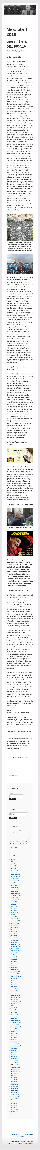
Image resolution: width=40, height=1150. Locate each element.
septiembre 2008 (16, 1071)
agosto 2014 (14, 927)
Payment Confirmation (15, 1134)
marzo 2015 (14, 912)
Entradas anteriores (12, 775)
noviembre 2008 (16, 1067)
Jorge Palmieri (21, 51)
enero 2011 (14, 1018)
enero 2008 (14, 1088)
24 (29, 841)
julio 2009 (14, 1050)
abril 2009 (14, 1056)
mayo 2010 (14, 1035)
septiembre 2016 (16, 880)
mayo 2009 (14, 1054)
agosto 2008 (14, 1073)
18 (10, 841)
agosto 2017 (14, 859)
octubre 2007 (15, 1094)
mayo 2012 (14, 984)
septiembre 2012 (16, 976)
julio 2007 (14, 1101)
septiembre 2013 (16, 950)
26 (13, 843)
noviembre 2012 (16, 972)
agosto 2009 (14, 1048)
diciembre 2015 (15, 893)
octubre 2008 (15, 1069)
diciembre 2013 (15, 944)
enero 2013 (14, 967)
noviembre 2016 (16, 876)
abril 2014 (14, 936)
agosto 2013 (14, 953)
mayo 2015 (14, 908)
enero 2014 (14, 942)
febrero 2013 (15, 965)
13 (17, 839)
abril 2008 (14, 1082)
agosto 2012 (14, 978)
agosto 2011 (14, 1003)
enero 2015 (14, 917)
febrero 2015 (15, 914)
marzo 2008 (14, 1084)
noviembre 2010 (16, 1022)
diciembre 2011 (15, 995)
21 (20, 841)
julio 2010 (14, 1031)
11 (10, 839)
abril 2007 (14, 1107)
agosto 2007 (14, 1099)
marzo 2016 (14, 887)
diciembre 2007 (15, 1090)
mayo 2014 (14, 934)
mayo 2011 (14, 1010)
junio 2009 (14, 1052)
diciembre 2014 (15, 919)
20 (17, 841)
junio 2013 (14, 957)
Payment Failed (28, 1134)
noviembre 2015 (16, 895)
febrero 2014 (15, 940)
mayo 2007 (14, 1105)
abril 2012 (14, 986)
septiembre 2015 (16, 900)
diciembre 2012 (15, 969)
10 (29, 836)
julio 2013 (14, 955)
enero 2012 (14, 993)
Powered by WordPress (26, 1141)
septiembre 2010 (16, 1027)
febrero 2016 (15, 889)
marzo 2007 (14, 1109)
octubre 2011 (15, 999)
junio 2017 (14, 864)
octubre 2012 (15, 974)
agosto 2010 (14, 1029)
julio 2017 (14, 861)
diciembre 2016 (15, 874)
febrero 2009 (15, 1061)
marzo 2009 (14, 1058)
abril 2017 (14, 868)
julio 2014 (14, 929)
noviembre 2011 (15, 997)
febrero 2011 (14, 1016)
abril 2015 (14, 910)
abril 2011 (14, 1012)
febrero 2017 (15, 872)
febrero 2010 (15, 1041)
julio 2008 (14, 1075)
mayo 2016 (14, 883)
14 (20, 839)
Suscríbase (21, 1136)
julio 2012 (14, 980)
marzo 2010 (14, 1039)
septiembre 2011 (16, 1001)
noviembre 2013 (16, 946)
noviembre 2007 (16, 1092)
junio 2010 (14, 1033)
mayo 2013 (14, 959)
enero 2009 (14, 1063)
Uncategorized (23, 757)
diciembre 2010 (15, 1020)
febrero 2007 (15, 1111)
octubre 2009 (15, 1044)
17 (29, 839)
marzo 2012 (14, 989)
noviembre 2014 (16, 921)
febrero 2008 (15, 1086)
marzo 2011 (14, 1014)
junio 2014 (14, 931)
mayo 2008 (14, 1080)
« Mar (11, 847)
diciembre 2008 (15, 1065)
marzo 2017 (14, 870)
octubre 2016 (15, 878)
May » (16, 847)
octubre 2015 (15, 897)
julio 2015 (14, 904)
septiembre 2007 (16, 1097)
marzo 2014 (14, 938)
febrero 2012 (15, 991)
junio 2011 (14, 1008)
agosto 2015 (14, 902)
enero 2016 (14, 891)
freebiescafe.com (28, 1143)
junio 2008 (14, 1077)
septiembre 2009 (16, 1046)
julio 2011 (13, 1005)
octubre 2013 (15, 948)
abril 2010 (14, 1037)
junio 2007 (14, 1103)
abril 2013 (14, 961)
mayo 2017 (14, 866)
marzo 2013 (14, 963)
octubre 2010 (15, 1025)
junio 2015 (14, 906)
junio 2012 (14, 982)
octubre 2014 (15, 923)
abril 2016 (14, 885)
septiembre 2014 (16, 925)
